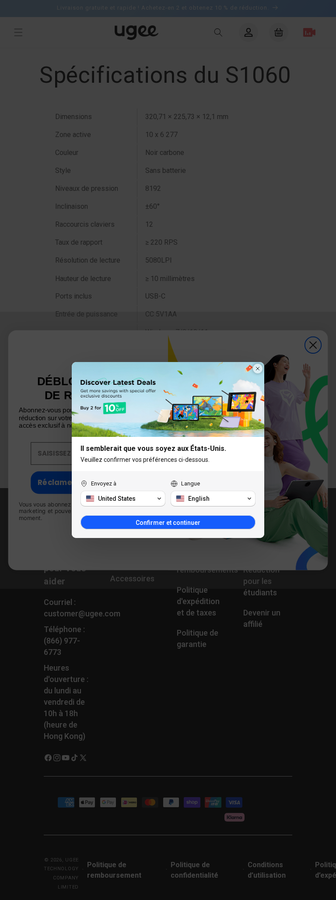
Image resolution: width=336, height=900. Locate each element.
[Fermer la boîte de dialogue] (257, 368)
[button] (122, 498)
